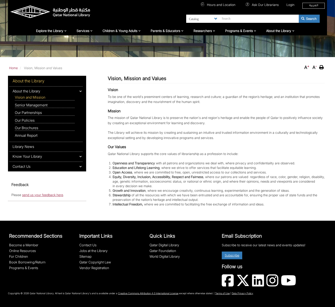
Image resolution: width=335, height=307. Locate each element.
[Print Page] (322, 67)
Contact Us (22, 166)
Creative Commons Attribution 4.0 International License (148, 293)
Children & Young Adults (120, 31)
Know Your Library (27, 156)
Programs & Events (239, 31)
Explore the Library (50, 31)
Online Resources (22, 251)
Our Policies (25, 120)
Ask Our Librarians (265, 5)
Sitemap (85, 257)
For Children (18, 257)
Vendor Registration (94, 268)
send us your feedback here (42, 195)
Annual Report (26, 135)
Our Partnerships (28, 112)
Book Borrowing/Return (27, 262)
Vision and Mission (30, 97)
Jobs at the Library (93, 251)
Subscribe (232, 255)
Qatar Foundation (162, 251)
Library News (23, 146)
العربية (313, 5)
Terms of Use (222, 293)
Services (83, 31)
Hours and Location (220, 5)
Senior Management (31, 105)
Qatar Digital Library (164, 245)
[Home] (62, 12)
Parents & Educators (166, 31)
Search (311, 19)
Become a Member (23, 245)
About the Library (279, 31)
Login (290, 5)
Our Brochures (26, 128)
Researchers (203, 31)
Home (13, 68)
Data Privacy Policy (242, 293)
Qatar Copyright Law (95, 262)
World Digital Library (164, 257)
